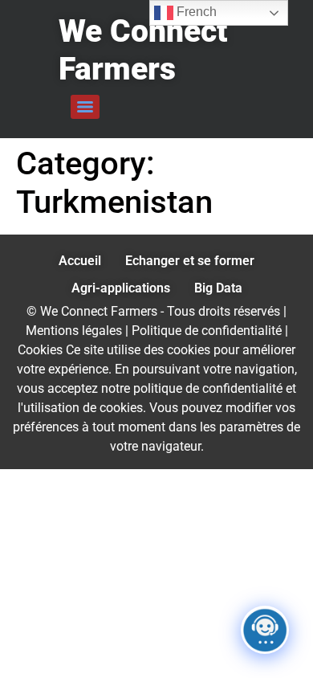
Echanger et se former (189, 260)
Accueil (80, 260)
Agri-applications (120, 288)
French (195, 11)
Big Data (218, 288)
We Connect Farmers (143, 50)
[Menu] (85, 107)
